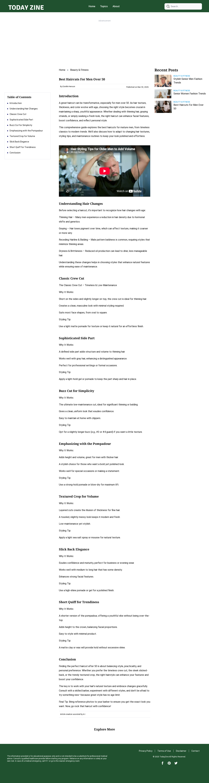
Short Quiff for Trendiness (23, 147)
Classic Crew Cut (18, 114)
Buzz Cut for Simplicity (21, 125)
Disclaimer (181, 751)
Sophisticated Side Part (21, 119)
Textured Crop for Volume (22, 136)
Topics (104, 6)
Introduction (16, 103)
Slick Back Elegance (19, 141)
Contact (195, 751)
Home (92, 6)
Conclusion (15, 152)
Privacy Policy (145, 751)
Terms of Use (164, 751)
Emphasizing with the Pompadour (26, 130)
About (116, 6)
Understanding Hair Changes (24, 108)
